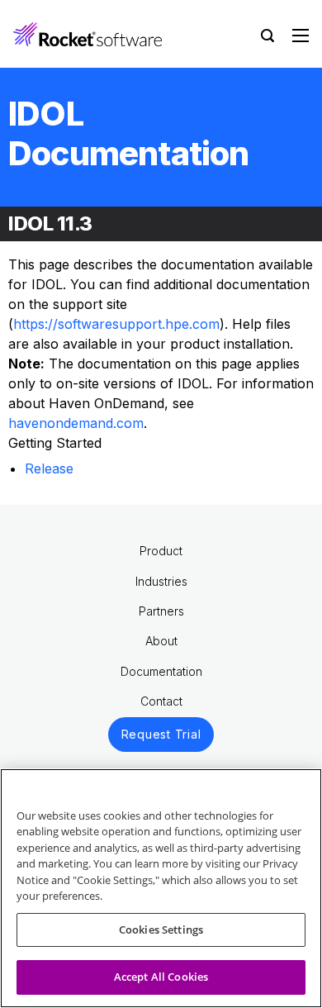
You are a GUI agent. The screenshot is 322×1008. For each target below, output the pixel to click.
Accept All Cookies (161, 976)
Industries (161, 581)
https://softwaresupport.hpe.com (116, 324)
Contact (161, 701)
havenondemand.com (76, 423)
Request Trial (161, 734)
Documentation (161, 671)
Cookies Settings (161, 929)
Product (161, 551)
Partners (161, 611)
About (161, 641)
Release (49, 468)
